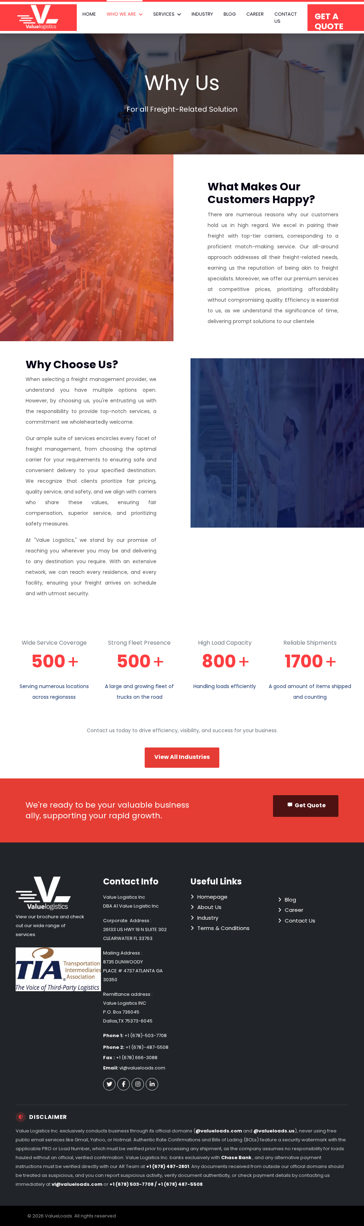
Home (89, 14)
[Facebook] (123, 1084)
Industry (207, 917)
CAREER (255, 14)
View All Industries (182, 757)
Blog (290, 899)
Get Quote (310, 805)
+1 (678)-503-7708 (145, 1035)
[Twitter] (109, 1084)
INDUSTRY (202, 14)
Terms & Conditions (223, 928)
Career (294, 910)
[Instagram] (138, 1084)
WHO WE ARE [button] (121, 14)
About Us (209, 907)
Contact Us (300, 920)
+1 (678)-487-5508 (146, 1047)
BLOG (230, 14)
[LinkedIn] (152, 1084)
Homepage (212, 896)
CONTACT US (285, 18)
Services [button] (164, 14)
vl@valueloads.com (142, 1067)
